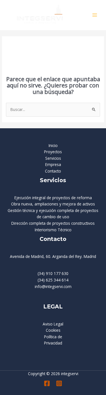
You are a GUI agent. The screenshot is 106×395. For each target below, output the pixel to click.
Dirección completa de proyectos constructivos (53, 223)
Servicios (53, 158)
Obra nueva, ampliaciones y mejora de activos (53, 204)
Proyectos (53, 151)
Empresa (53, 164)
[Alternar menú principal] (95, 15)
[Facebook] (47, 383)
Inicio (53, 145)
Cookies (53, 330)
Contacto (53, 171)
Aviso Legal (53, 324)
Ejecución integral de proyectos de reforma (53, 197)
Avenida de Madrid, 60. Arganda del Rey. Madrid (53, 256)
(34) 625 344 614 (53, 280)
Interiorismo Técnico (53, 229)
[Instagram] (59, 383)
